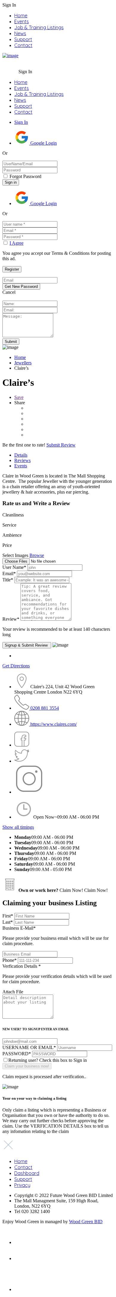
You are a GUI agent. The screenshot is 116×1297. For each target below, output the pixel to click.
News (20, 33)
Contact (23, 45)
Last (7, 922)
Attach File (12, 991)
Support (23, 39)
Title (7, 579)
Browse (36, 555)
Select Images (15, 555)
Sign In (21, 122)
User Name (14, 567)
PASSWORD (16, 1053)
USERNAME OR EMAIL (29, 1047)
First (7, 915)
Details (20, 455)
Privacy (22, 1185)
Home (20, 15)
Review (10, 619)
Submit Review (61, 444)
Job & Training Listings (39, 27)
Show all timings (18, 827)
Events (21, 21)
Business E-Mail (55, 935)
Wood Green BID (86, 1221)
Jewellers (23, 362)
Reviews (22, 460)
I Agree (16, 243)
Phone (9, 960)
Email (9, 573)
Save (18, 397)
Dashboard (26, 1173)
